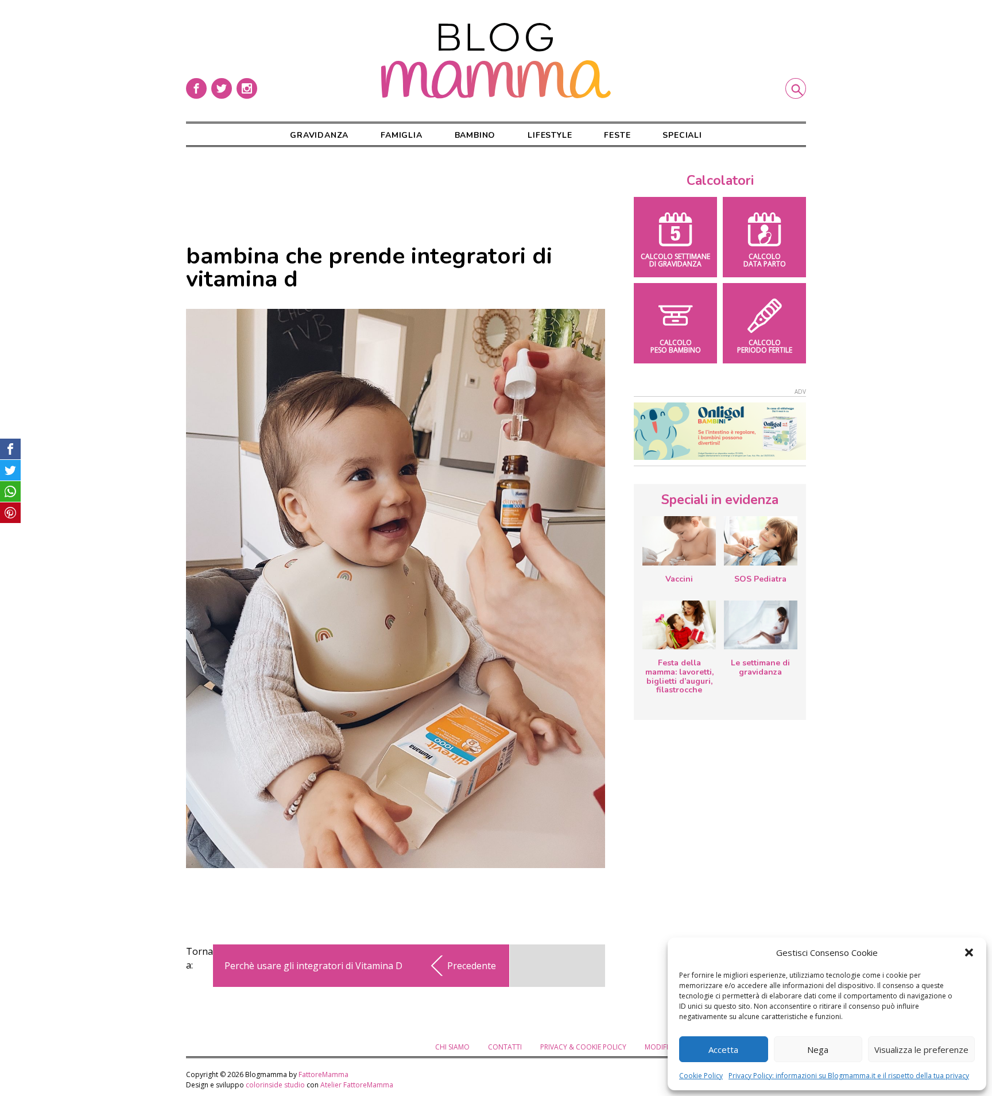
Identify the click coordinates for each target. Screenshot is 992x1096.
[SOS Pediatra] (760, 541)
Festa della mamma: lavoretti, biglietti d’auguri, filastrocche (679, 676)
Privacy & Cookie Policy (583, 1047)
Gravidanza (319, 135)
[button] (969, 952)
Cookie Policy (701, 1075)
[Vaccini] (679, 541)
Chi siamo (452, 1047)
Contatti (505, 1047)
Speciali (682, 135)
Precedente (471, 965)
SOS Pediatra (760, 579)
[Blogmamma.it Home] (496, 61)
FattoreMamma (323, 1074)
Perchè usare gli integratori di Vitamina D (313, 965)
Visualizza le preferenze (921, 1049)
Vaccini (679, 579)
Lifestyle (550, 135)
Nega (817, 1049)
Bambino (475, 135)
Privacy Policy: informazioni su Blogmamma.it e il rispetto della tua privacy (848, 1075)
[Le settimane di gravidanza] (760, 625)
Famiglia (401, 135)
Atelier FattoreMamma (356, 1085)
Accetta (723, 1049)
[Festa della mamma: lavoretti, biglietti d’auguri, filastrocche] (679, 625)
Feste (617, 135)
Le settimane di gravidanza (760, 667)
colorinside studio (275, 1085)
